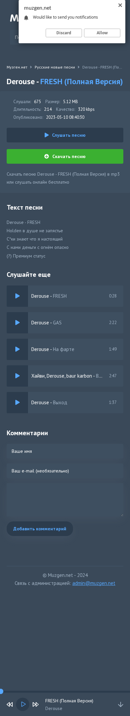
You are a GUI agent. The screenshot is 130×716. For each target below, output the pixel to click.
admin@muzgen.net (93, 583)
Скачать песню (69, 156)
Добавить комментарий (39, 529)
